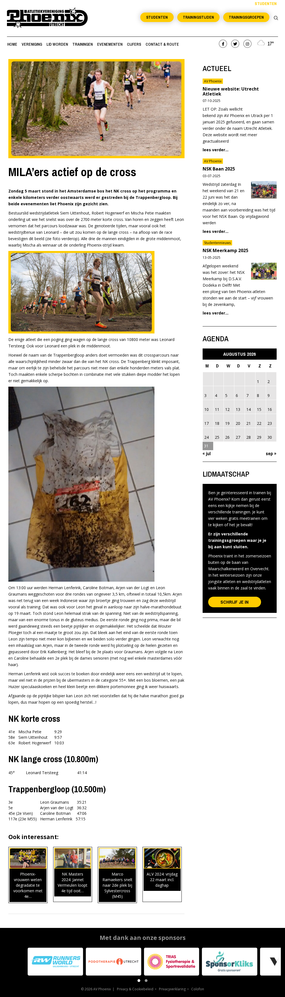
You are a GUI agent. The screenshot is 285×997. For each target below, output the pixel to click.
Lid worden (57, 44)
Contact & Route (162, 44)
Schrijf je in (234, 602)
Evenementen (109, 44)
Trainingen (82, 44)
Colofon (197, 989)
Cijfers (134, 44)
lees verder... (216, 149)
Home (12, 44)
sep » (271, 453)
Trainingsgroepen (246, 17)
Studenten (157, 17)
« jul (207, 453)
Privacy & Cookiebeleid (135, 989)
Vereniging (32, 44)
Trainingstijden (198, 17)
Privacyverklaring (172, 989)
